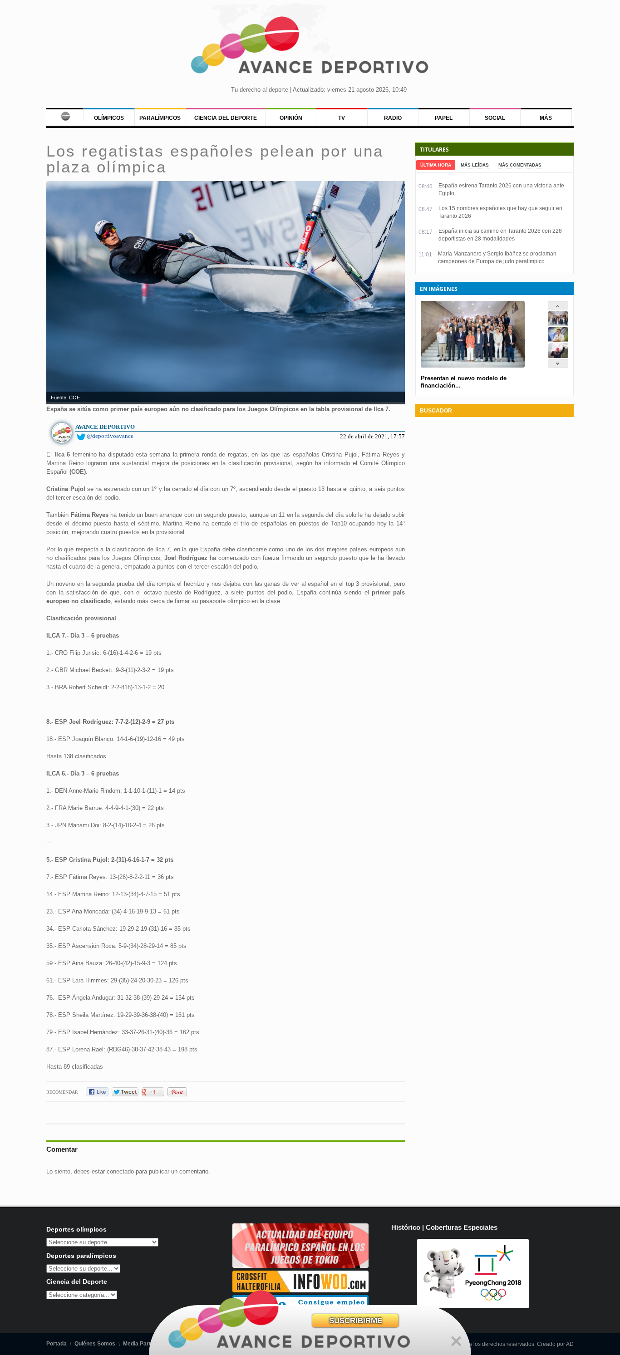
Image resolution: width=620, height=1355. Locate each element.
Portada (56, 1343)
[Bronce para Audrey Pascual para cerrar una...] (558, 356)
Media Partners (142, 1343)
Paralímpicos (160, 118)
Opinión (291, 118)
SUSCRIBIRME (355, 1320)
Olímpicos (109, 118)
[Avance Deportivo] (310, 47)
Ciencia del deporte (225, 118)
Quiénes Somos (94, 1343)
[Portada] (64, 114)
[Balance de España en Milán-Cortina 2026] (558, 340)
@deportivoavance (110, 435)
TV (341, 118)
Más (546, 118)
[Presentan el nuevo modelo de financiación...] (558, 324)
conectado (120, 1171)
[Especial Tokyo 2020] (300, 1265)
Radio (393, 118)
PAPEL (444, 118)
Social (495, 118)
